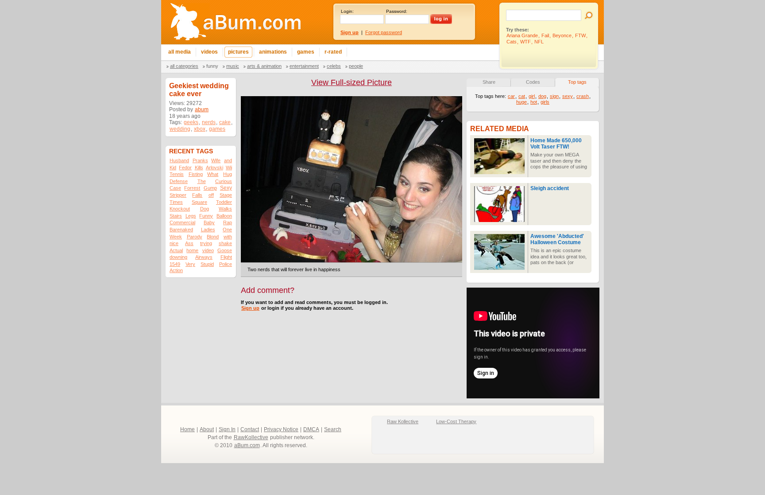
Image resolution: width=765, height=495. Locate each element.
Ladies (208, 229)
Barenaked (181, 229)
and (228, 160)
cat (521, 96)
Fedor (185, 167)
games (217, 129)
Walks (225, 208)
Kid (173, 167)
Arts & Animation (264, 66)
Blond (213, 236)
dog (542, 96)
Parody (194, 236)
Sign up (250, 308)
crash (582, 96)
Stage (226, 195)
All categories (184, 66)
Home (187, 429)
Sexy (226, 188)
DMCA (311, 429)
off (211, 195)
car (511, 96)
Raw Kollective (402, 421)
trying (206, 243)
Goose (224, 250)
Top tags (577, 82)
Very (190, 264)
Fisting (196, 174)
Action (176, 270)
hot (533, 102)
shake (225, 243)
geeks (191, 122)
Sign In (227, 429)
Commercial (182, 222)
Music (232, 66)
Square (199, 202)
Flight (226, 257)
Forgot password (383, 32)
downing (178, 257)
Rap (227, 222)
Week (176, 236)
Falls (197, 195)
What (212, 174)
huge (521, 102)
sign (554, 96)
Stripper (178, 195)
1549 (175, 264)
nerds (209, 122)
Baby (209, 222)
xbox (199, 129)
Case (175, 188)
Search (332, 429)
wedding (180, 129)
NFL (539, 41)
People (356, 66)
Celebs (334, 66)
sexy (567, 96)
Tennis (177, 174)
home (192, 250)
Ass (189, 243)
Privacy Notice (281, 429)
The (201, 181)
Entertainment (304, 66)
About (207, 429)
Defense (179, 181)
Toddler (224, 202)
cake (225, 122)
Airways (203, 257)
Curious (223, 181)
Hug (227, 174)
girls (545, 102)
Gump (210, 188)
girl (532, 96)
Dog (204, 208)
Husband (179, 160)
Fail (545, 35)
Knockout (180, 208)
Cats (511, 41)
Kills (199, 167)
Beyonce (562, 35)
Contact (249, 429)
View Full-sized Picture (351, 82)
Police (225, 264)
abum (202, 109)
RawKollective (251, 437)
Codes (533, 82)
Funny (212, 66)
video (208, 250)
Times (176, 202)
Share (489, 82)
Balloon (224, 215)
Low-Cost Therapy (456, 421)
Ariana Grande (522, 35)
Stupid (207, 264)
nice (174, 243)
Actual (176, 250)
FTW (580, 35)
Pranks (200, 160)
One (227, 229)
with (228, 236)
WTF (525, 41)
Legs (190, 215)
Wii (229, 167)
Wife (215, 160)
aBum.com (247, 445)
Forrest (192, 188)
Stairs (176, 215)
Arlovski (214, 167)
